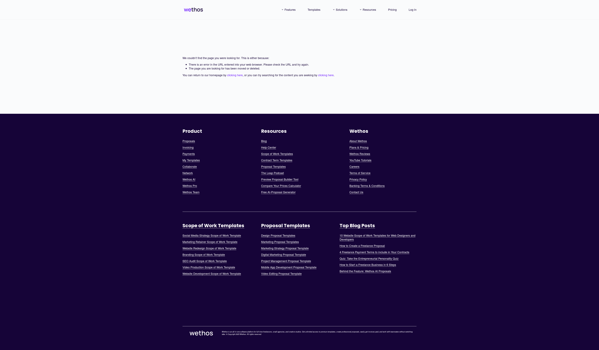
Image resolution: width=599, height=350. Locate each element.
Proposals (189, 141)
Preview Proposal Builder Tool (279, 179)
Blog (264, 141)
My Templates (191, 160)
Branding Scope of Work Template (204, 255)
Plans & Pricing (358, 147)
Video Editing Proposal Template (281, 274)
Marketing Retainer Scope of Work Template (210, 242)
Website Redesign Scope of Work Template (209, 248)
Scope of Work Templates (277, 154)
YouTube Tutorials (360, 160)
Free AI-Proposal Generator (278, 192)
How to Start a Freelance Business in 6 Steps (368, 265)
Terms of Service (359, 173)
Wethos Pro (190, 186)
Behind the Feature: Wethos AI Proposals (365, 271)
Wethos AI (189, 179)
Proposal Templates (273, 166)
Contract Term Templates (276, 160)
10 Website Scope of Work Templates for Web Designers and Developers (377, 237)
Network (188, 173)
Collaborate (190, 166)
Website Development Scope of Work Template (212, 274)
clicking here (235, 75)
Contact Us (356, 192)
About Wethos (358, 141)
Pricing (392, 10)
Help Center (268, 147)
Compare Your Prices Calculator (281, 186)
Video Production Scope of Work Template (209, 267)
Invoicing (188, 147)
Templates (314, 10)
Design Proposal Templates (278, 235)
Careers (354, 166)
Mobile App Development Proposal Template (289, 267)
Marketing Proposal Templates (280, 242)
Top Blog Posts (357, 226)
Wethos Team (191, 192)
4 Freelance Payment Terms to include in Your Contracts (374, 252)
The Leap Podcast (272, 173)
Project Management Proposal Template (286, 261)
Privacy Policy (358, 179)
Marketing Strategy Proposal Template (285, 248)
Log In (412, 10)
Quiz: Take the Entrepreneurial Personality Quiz (369, 258)
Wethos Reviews (359, 154)
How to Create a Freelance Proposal (362, 246)
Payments (189, 154)
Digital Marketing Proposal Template (283, 255)
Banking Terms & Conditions (367, 186)
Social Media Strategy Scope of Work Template (212, 235)
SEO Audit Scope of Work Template (205, 261)
